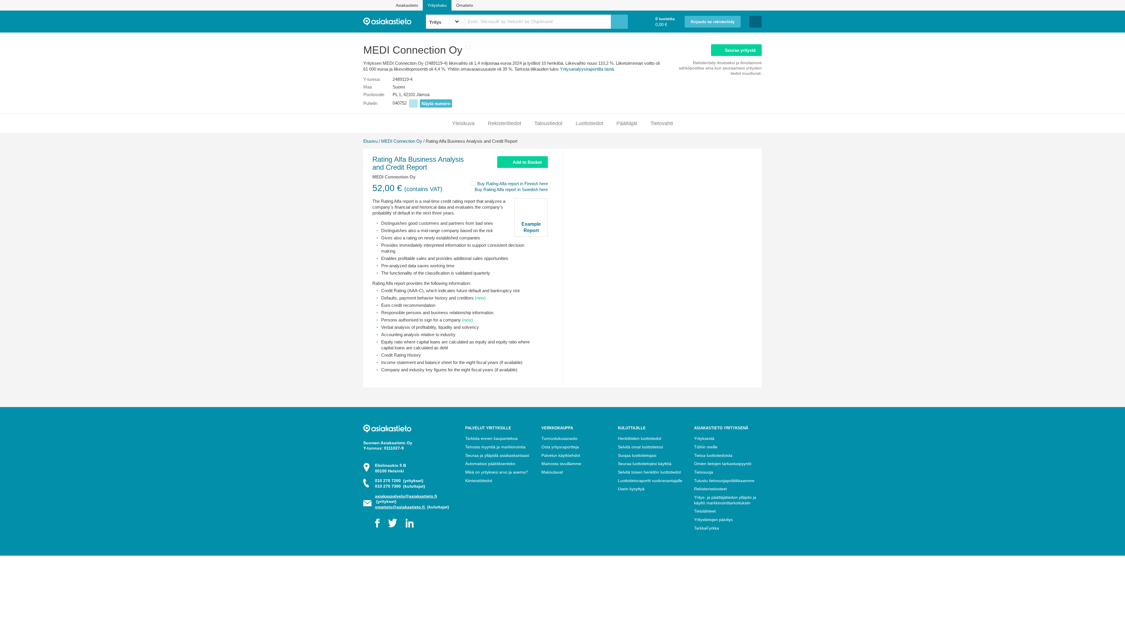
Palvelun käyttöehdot (560, 455)
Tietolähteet (705, 511)
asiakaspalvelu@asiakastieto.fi (406, 496)
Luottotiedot (589, 123)
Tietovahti (661, 123)
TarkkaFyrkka (706, 528)
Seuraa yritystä (740, 50)
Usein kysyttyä (631, 488)
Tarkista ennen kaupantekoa (491, 438)
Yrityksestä (704, 438)
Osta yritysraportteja (560, 447)
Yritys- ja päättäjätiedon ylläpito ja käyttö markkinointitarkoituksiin (725, 500)
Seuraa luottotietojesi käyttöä (644, 463)
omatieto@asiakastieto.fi (400, 507)
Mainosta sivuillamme (561, 463)
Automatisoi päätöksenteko (490, 463)
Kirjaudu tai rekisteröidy (712, 22)
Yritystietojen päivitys (713, 519)
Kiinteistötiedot (478, 480)
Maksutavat (552, 472)
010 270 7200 (399, 480)
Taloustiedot (548, 123)
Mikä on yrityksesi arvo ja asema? (496, 472)
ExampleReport (531, 227)
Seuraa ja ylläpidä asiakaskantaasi (497, 455)
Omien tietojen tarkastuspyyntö (722, 463)
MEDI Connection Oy (401, 141)
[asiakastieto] (394, 21)
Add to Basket (527, 162)
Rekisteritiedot (504, 123)
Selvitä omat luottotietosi (640, 447)
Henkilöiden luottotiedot (639, 438)
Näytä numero (436, 103)
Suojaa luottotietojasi (637, 455)
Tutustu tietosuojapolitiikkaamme (724, 480)
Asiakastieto (407, 5)
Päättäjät (626, 123)
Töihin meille (705, 447)
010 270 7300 (400, 486)
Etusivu (370, 141)
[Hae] (619, 22)
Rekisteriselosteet (710, 488)
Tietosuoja (703, 472)
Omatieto (464, 5)
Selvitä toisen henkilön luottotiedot (649, 472)
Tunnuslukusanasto (559, 438)
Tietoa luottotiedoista (713, 455)
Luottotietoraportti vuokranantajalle (650, 480)
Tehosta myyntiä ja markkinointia (495, 447)
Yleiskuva (463, 123)
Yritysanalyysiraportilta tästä (587, 69)
